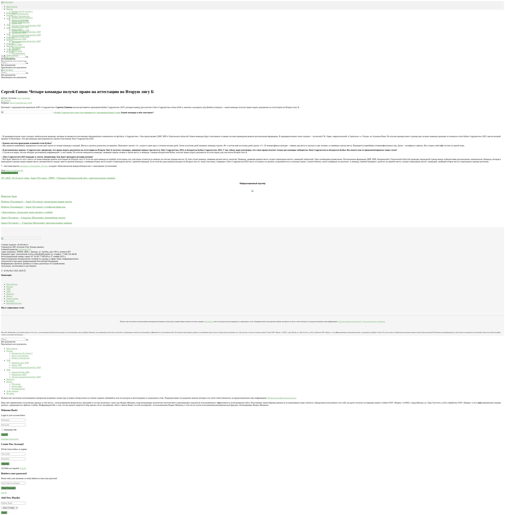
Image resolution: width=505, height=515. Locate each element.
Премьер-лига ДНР (20, 27)
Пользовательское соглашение (374, 321)
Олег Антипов (23, 98)
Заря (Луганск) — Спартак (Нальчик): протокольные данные (36, 223)
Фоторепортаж (18, 47)
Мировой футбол (14, 303)
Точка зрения (12, 55)
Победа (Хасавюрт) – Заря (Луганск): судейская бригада (33, 207)
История (10, 58)
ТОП (29, 103)
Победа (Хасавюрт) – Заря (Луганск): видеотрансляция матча (36, 201)
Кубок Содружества (20, 16)
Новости (10, 44)
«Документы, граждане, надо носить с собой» (27, 212)
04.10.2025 (6, 100)
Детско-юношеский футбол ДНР (26, 25)
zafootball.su (208, 321)
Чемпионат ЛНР (19, 39)
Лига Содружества (20, 14)
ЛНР (8, 28)
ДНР (8, 18)
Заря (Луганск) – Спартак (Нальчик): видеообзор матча (33, 217)
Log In (23, 468)
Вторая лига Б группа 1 (22, 11)
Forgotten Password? (10, 439)
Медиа (9, 46)
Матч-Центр (11, 7)
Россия (9, 9)
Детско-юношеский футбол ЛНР (26, 35)
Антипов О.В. (25, 249)
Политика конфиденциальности (349, 321)
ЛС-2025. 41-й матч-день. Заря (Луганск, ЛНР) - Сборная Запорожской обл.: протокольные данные (58, 178)
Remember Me (10, 430)
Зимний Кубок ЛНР (20, 36)
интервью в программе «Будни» (33, 166)
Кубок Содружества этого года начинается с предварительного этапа (87, 112)
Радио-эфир (17, 44)
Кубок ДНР (17, 29)
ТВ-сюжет (16, 48)
